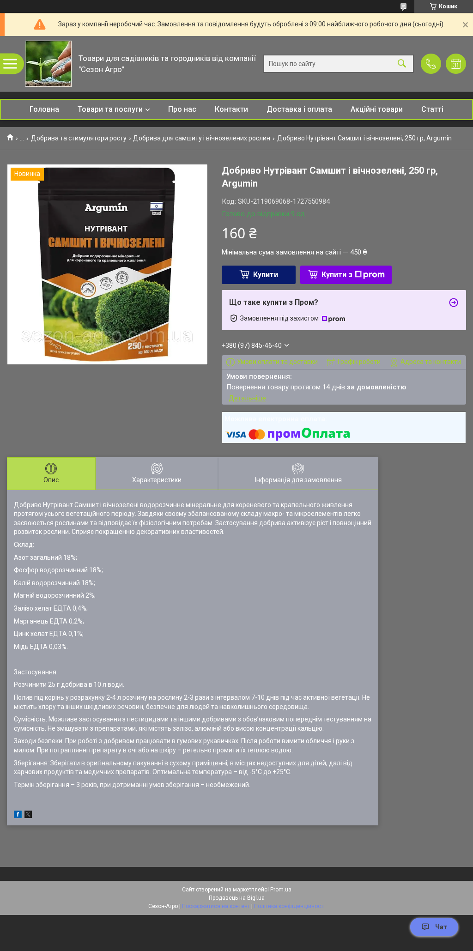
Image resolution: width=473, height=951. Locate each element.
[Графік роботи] (456, 64)
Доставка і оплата (299, 109)
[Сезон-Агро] (48, 64)
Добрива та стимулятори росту (79, 138)
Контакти (231, 109)
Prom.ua (280, 889)
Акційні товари (377, 109)
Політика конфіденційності (289, 906)
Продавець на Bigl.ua (237, 898)
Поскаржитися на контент (216, 906)
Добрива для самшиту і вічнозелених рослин (201, 138)
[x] (28, 815)
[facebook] (18, 815)
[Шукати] (402, 64)
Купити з (336, 274)
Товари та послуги (110, 109)
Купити (265, 274)
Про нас (182, 109)
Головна (44, 109)
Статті (432, 109)
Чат (441, 927)
